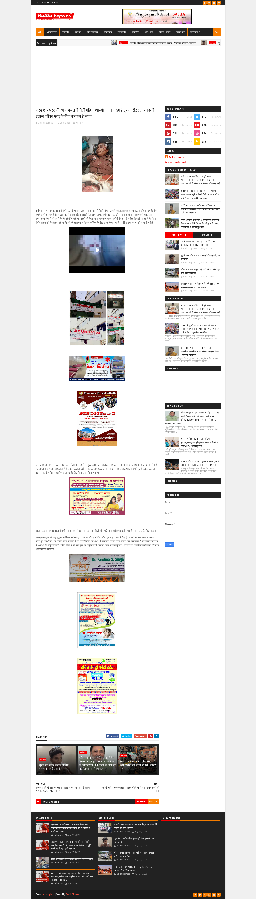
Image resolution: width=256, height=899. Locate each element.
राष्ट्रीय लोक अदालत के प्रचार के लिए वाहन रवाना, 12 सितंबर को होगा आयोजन (137, 43)
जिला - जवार (164, 32)
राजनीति (135, 32)
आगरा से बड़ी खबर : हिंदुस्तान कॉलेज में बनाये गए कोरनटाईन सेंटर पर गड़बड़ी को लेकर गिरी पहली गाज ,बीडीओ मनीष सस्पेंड (72, 876)
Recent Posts (179, 235)
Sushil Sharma (72, 894)
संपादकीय (122, 32)
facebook (141, 801)
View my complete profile (176, 162)
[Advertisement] (128, 74)
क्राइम (78, 32)
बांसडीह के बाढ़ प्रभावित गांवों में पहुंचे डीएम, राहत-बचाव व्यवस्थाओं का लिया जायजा (200, 285)
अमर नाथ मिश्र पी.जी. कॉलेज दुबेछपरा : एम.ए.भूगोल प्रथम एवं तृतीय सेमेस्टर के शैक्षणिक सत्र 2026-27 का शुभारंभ (199, 442)
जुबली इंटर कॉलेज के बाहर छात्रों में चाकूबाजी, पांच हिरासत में (218, 43)
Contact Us (56, 2)
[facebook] (205, 3)
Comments (206, 235)
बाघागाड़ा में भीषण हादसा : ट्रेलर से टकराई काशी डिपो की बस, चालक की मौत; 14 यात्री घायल (138, 764)
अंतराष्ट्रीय (51, 32)
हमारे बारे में (195, 32)
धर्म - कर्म (149, 32)
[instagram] (214, 3)
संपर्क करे (180, 32)
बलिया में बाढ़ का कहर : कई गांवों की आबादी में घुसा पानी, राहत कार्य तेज (200, 271)
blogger (153, 801)
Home (38, 2)
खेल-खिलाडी (92, 32)
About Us (45, 2)
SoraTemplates (48, 894)
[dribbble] (205, 895)
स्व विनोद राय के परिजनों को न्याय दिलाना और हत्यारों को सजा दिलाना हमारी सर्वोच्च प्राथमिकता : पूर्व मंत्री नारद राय (200, 208)
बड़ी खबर (187, 43)
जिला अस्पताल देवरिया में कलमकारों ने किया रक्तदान (72, 858)
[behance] (219, 3)
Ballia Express (176, 157)
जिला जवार (98, 43)
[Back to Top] (219, 895)
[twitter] (209, 3)
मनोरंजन (108, 32)
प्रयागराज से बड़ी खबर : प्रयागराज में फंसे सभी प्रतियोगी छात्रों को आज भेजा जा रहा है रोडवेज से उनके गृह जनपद (70, 828)
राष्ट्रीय (65, 32)
